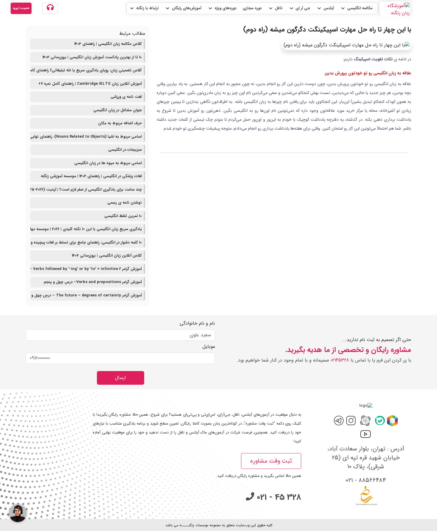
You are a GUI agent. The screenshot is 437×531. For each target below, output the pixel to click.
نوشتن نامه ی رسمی (124, 202)
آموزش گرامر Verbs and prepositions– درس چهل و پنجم (93, 282)
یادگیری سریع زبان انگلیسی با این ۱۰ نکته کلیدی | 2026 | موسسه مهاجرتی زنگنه (86, 229)
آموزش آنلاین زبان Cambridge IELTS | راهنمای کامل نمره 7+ (90, 84)
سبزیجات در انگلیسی (125, 150)
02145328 (340, 360)
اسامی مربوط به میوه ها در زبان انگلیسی (108, 163)
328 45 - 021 (277, 497)
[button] (356, 8)
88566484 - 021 (366, 480)
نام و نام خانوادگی (197, 323)
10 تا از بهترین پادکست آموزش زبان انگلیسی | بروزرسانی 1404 (92, 57)
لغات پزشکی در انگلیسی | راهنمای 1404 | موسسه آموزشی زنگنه (91, 176)
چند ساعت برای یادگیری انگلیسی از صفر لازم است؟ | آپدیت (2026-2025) (86, 189)
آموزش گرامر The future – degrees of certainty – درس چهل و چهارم (86, 295)
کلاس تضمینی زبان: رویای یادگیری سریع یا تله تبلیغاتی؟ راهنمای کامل (86, 70)
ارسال (120, 377)
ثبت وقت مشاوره (271, 461)
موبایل (208, 346)
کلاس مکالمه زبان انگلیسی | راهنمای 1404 (108, 44)
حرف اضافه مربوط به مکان (120, 123)
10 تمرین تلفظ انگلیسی (123, 216)
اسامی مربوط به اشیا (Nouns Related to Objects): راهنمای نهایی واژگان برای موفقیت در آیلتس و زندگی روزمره (86, 136)
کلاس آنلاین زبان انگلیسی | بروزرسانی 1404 (107, 255)
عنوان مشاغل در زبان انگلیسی (117, 110)
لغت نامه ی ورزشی (126, 97)
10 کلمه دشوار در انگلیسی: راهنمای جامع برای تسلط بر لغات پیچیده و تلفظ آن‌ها (86, 242)
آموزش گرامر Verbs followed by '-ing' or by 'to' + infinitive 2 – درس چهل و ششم (86, 269)
